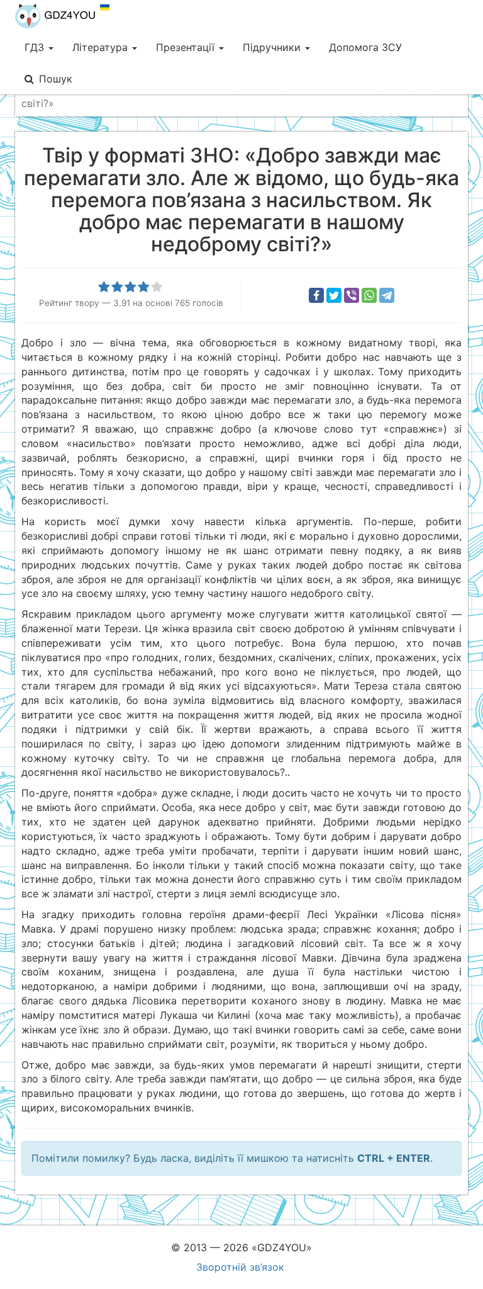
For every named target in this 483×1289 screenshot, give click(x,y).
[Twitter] (333, 295)
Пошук (55, 78)
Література (101, 47)
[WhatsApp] (369, 295)
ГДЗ (36, 47)
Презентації (187, 47)
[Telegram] (386, 295)
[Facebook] (316, 295)
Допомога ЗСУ (365, 47)
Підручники (273, 47)
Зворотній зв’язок (240, 1267)
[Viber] (351, 295)
